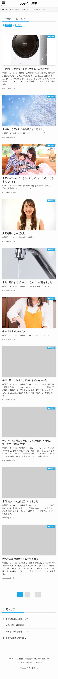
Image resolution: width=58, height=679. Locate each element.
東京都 (8, 25)
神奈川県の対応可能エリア (18, 625)
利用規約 (29, 659)
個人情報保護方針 (41, 659)
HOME (12, 659)
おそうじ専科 (29, 3)
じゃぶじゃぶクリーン (24, 662)
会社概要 (20, 659)
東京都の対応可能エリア (17, 619)
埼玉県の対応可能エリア (17, 631)
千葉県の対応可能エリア (17, 638)
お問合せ (38, 662)
